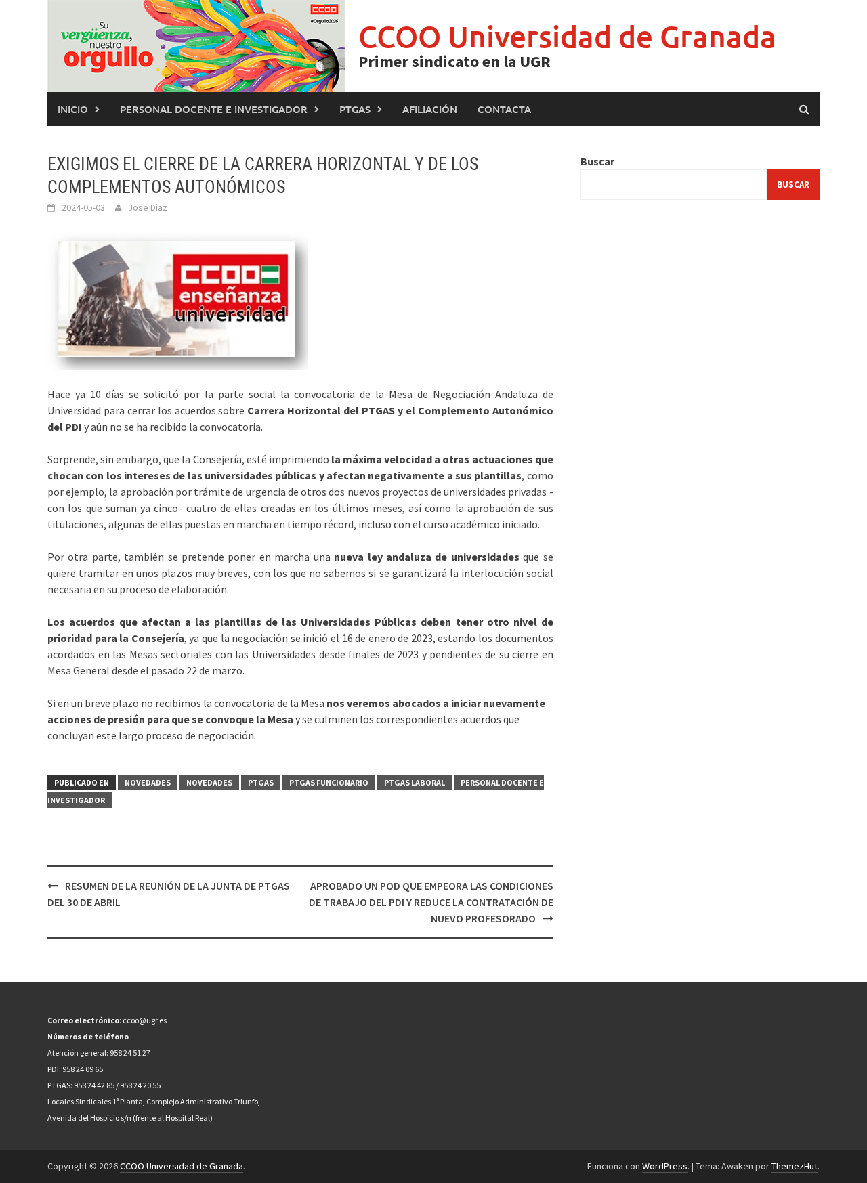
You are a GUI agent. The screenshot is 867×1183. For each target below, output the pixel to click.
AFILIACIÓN (429, 109)
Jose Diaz (147, 207)
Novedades (148, 782)
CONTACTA (504, 109)
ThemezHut (794, 1166)
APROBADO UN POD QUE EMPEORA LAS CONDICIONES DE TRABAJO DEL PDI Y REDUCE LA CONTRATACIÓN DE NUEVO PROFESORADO (431, 902)
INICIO (73, 109)
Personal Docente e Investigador (214, 109)
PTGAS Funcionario (328, 782)
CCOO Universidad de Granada (567, 36)
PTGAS (355, 109)
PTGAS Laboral (414, 782)
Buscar (597, 161)
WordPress (665, 1166)
